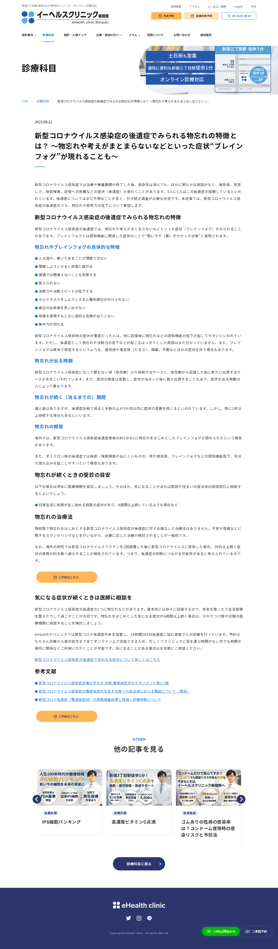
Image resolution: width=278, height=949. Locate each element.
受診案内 (27, 35)
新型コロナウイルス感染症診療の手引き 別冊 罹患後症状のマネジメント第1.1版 (104, 682)
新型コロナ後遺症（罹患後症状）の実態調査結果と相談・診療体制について (100, 699)
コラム (133, 35)
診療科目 (48, 35)
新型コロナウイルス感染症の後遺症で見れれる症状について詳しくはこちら (97, 659)
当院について (155, 35)
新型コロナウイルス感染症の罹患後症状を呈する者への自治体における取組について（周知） (114, 691)
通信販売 (206, 35)
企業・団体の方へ (107, 35)
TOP (25, 101)
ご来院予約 (257, 931)
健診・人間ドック (75, 35)
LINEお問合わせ (221, 931)
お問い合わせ (182, 35)
